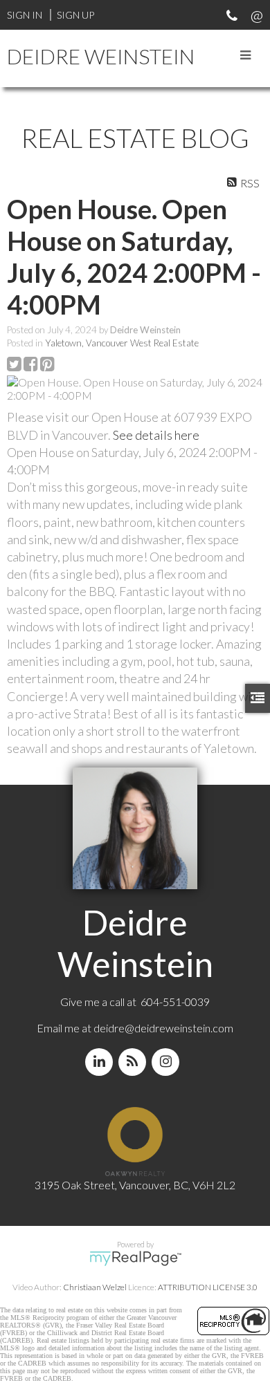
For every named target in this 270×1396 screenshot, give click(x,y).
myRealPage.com (135, 1258)
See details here (156, 435)
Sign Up (75, 15)
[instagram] (168, 1061)
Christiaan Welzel (95, 1287)
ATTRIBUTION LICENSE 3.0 (208, 1287)
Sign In (24, 15)
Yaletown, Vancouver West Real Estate (122, 342)
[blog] (135, 1061)
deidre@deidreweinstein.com (163, 1027)
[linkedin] (101, 1061)
